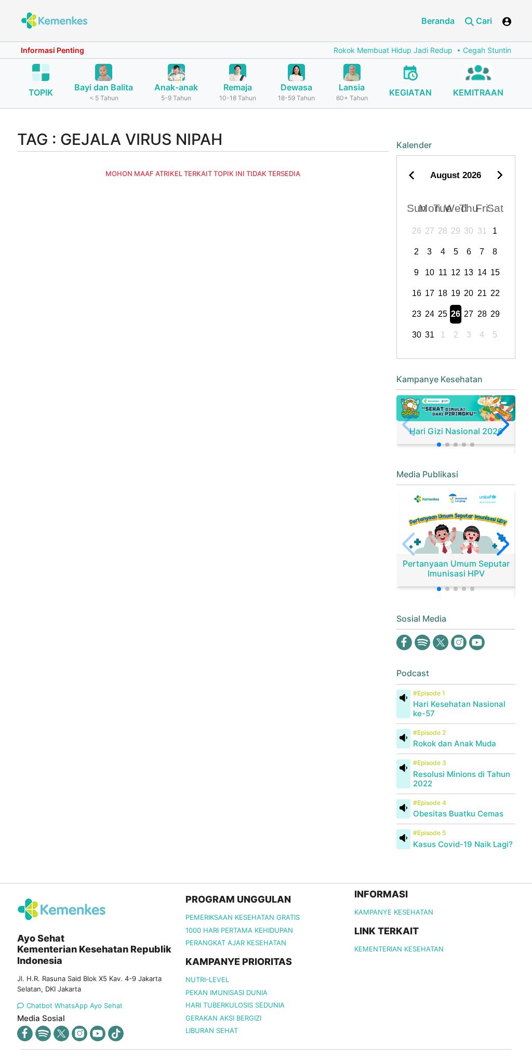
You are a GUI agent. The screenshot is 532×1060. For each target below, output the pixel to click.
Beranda (438, 21)
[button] (439, 444)
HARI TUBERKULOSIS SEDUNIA (235, 1005)
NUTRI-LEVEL (207, 979)
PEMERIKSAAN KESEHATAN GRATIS (242, 917)
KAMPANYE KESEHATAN (393, 912)
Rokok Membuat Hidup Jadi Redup (384, 50)
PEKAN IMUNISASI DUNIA (226, 992)
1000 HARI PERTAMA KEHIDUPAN (239, 930)
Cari (483, 21)
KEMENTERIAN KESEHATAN (399, 949)
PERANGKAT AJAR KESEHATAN (235, 942)
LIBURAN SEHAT (211, 1030)
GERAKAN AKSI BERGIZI (223, 1018)
